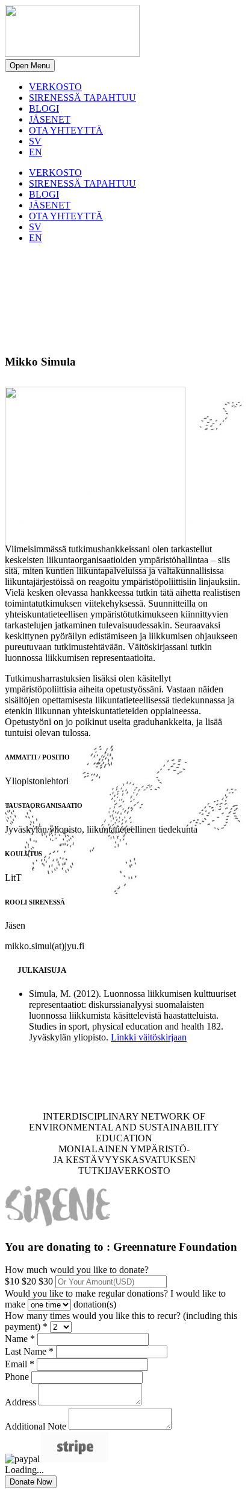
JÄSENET (49, 119)
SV (35, 141)
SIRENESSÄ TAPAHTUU (82, 97)
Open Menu (30, 65)
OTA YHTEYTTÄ (66, 130)
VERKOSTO (55, 87)
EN (35, 152)
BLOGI (44, 108)
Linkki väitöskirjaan (149, 1037)
